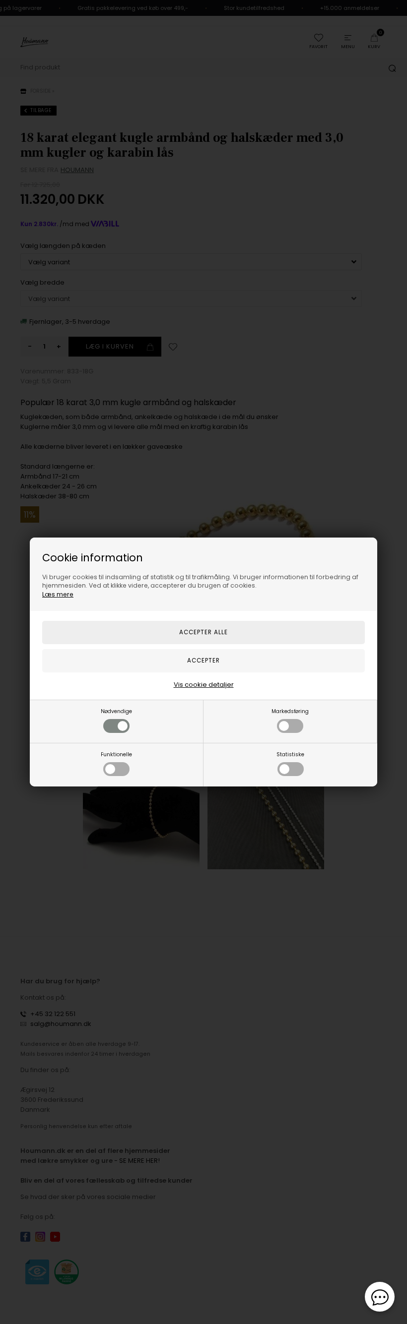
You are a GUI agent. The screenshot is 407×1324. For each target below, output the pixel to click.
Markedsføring (290, 711)
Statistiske (290, 754)
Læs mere (57, 594)
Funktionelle (116, 754)
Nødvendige (116, 711)
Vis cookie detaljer (204, 684)
